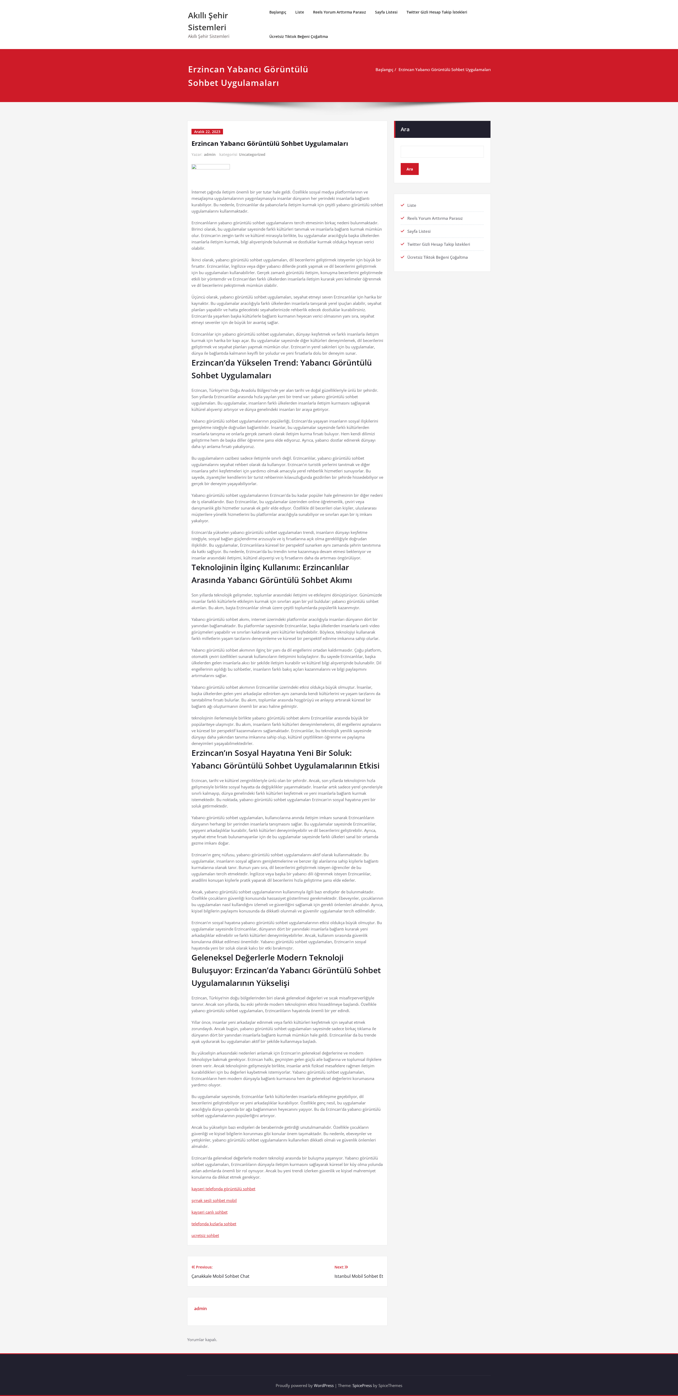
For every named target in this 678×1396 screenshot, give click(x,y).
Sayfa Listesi (386, 12)
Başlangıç (277, 12)
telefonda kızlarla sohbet (213, 1223)
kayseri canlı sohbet (209, 1212)
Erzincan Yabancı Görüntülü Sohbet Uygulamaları (445, 69)
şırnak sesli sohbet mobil (214, 1200)
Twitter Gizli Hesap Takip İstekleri (437, 12)
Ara (405, 129)
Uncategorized (252, 154)
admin (210, 154)
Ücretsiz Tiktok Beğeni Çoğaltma (298, 36)
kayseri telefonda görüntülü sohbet (223, 1188)
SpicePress (362, 1385)
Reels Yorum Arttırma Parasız (339, 12)
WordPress (324, 1385)
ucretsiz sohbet (205, 1235)
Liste (299, 12)
